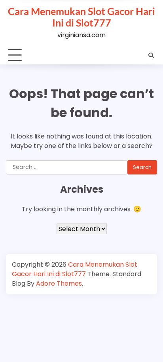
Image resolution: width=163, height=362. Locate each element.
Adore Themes (59, 283)
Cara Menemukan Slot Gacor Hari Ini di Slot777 (81, 16)
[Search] (151, 55)
